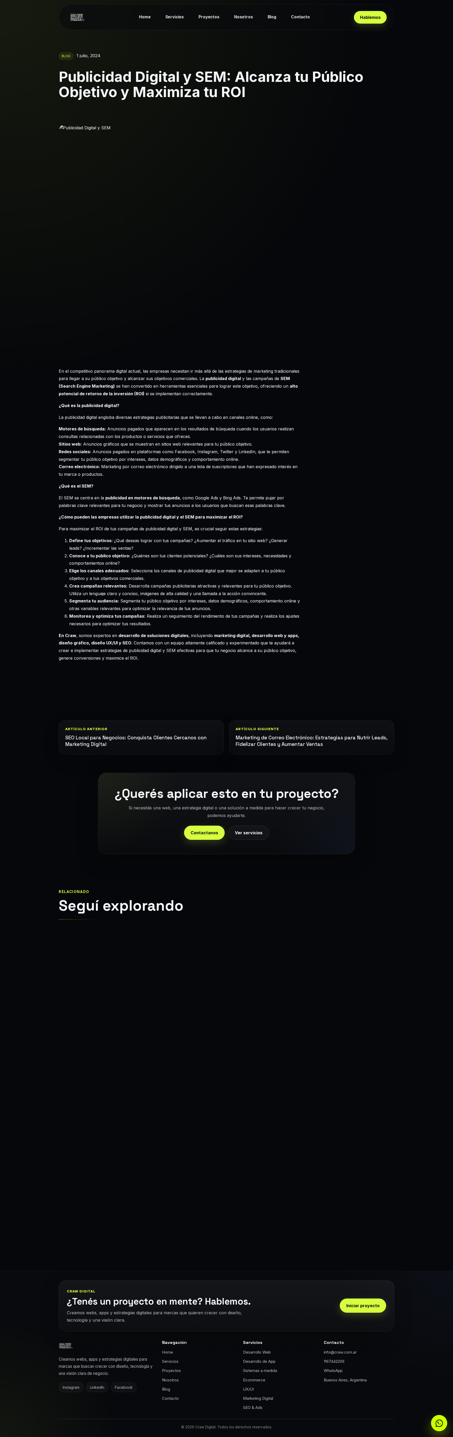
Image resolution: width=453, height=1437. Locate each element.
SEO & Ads (252, 1407)
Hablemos (370, 17)
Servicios (174, 16)
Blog (272, 16)
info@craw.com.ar (340, 1352)
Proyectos (208, 16)
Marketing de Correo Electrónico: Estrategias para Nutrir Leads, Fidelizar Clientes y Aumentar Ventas (311, 741)
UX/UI (248, 1389)
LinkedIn (97, 1387)
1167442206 (334, 1361)
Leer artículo (86, 1066)
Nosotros (243, 16)
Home (144, 16)
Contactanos (204, 832)
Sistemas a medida (260, 1370)
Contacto (300, 16)
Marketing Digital (258, 1398)
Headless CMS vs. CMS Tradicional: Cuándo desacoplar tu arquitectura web (136, 1026)
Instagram (71, 1387)
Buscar (352, 402)
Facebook (124, 1387)
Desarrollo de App (259, 1361)
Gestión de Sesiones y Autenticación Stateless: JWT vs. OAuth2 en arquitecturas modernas (138, 1189)
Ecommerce (254, 1379)
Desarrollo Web (257, 1352)
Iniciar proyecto (363, 1305)
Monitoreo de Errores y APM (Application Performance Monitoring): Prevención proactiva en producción (304, 1030)
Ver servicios (248, 832)
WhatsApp (333, 1370)
